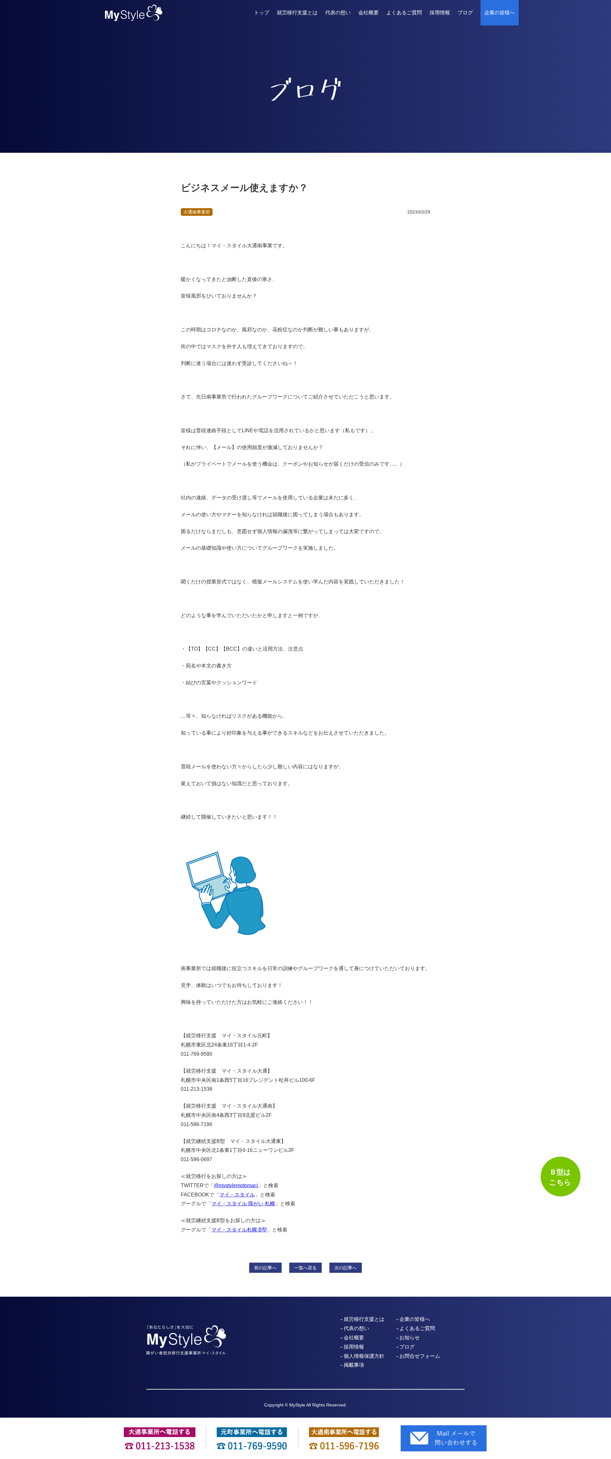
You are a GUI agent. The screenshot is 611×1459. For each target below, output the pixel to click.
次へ (345, 1267)
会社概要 (368, 12)
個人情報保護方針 (364, 1356)
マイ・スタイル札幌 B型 (239, 1229)
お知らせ (409, 1337)
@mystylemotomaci (236, 1185)
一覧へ (305, 1267)
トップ (261, 12)
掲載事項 (354, 1365)
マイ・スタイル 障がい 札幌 (243, 1203)
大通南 (196, 212)
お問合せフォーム (419, 1356)
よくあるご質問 (404, 12)
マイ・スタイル (237, 1194)
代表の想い (338, 12)
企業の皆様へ (499, 12)
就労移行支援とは (297, 12)
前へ (265, 1267)
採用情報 (440, 12)
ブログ (465, 12)
